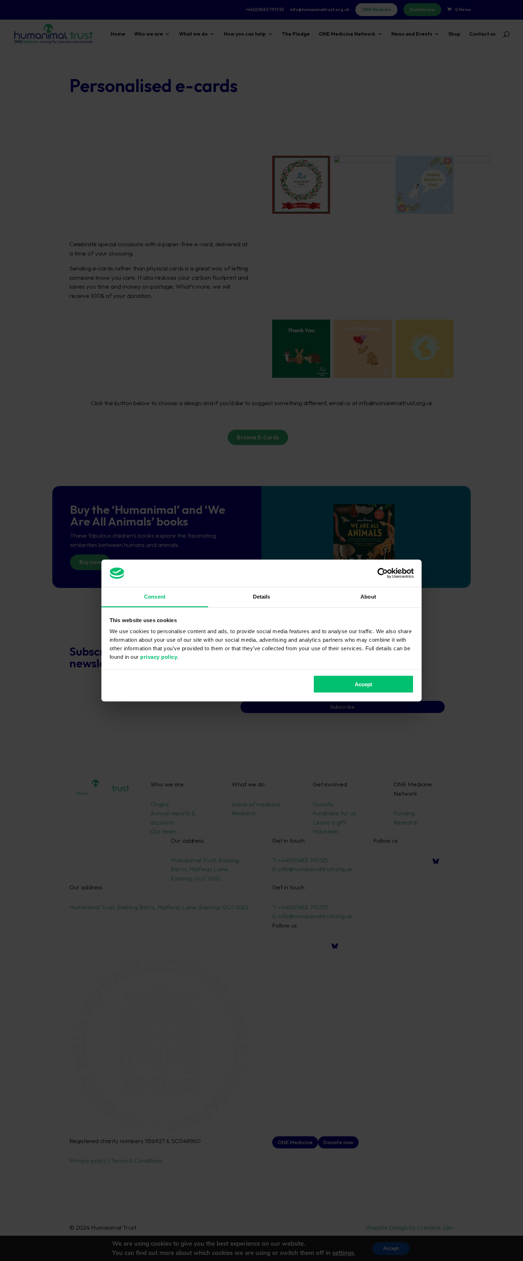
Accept (363, 684)
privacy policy (158, 657)
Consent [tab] (154, 597)
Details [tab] (261, 597)
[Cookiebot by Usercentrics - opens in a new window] (383, 573)
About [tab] (368, 597)
